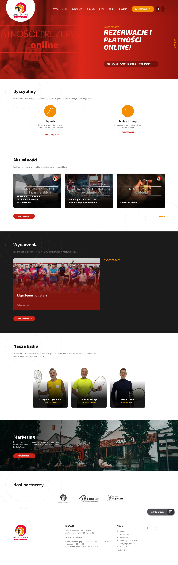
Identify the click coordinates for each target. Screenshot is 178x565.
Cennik (112, 9)
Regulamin (124, 537)
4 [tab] (175, 47)
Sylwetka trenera (50, 402)
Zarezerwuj (141, 9)
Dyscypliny (77, 9)
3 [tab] (175, 45)
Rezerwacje (124, 534)
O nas (65, 9)
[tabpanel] (89, 39)
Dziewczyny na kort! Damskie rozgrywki (136, 201)
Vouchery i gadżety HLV (129, 541)
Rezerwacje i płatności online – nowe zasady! (85, 201)
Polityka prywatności (127, 544)
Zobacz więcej (114, 60)
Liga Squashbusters (32, 295)
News (101, 9)
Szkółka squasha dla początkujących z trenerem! (31, 201)
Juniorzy (91, 9)
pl (57, 9)
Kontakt (123, 9)
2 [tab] (175, 42)
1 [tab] (175, 40)
